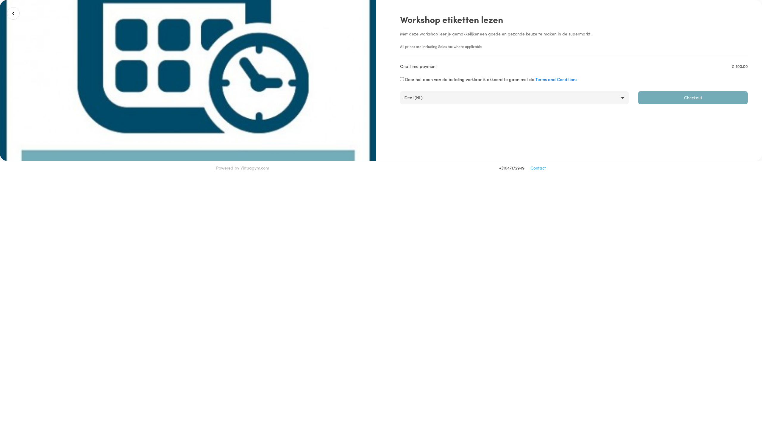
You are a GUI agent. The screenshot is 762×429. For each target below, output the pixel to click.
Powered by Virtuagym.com (242, 168)
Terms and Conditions (556, 79)
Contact (538, 168)
